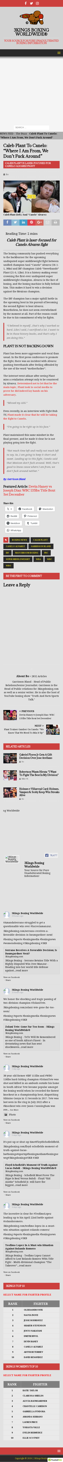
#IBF (28, 1075)
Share (8, 980)
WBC (49, 559)
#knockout (9, 1106)
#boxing (8, 939)
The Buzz (21, 133)
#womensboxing (13, 943)
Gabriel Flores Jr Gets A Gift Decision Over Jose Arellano (35, 756)
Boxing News (19, 540)
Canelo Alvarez (15, 546)
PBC (46, 553)
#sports (17, 939)
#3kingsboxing (31, 943)
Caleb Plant (40, 540)
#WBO (48, 1075)
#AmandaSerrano (13, 922)
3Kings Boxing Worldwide (27, 913)
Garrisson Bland (41, 546)
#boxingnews (48, 939)
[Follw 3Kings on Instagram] (37, 3)
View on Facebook (11, 977)
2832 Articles (39, 676)
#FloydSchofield (44, 1142)
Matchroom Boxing (26, 553)
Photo (12, 1114)
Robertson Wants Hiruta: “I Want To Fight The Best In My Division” (39, 773)
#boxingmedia (31, 939)
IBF (7, 553)
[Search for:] (31, 127)
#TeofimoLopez (42, 1213)
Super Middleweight (18, 559)
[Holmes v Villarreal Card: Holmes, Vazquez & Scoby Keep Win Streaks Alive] (10, 792)
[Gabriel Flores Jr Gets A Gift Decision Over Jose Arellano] (10, 758)
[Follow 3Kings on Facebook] (26, 3)
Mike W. (25, 779)
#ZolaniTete (38, 1002)
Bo (7, 174)
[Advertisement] (31, 90)
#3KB (44, 943)
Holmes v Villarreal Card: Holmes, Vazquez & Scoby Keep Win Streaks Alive (39, 792)
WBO (8, 566)
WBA (38, 559)
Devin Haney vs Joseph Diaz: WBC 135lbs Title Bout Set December (29, 490)
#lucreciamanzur (41, 926)
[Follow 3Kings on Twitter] (31, 3)
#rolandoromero (13, 1221)
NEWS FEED (6, 133)
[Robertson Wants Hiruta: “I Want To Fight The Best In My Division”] (10, 775)
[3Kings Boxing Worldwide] (12, 859)
